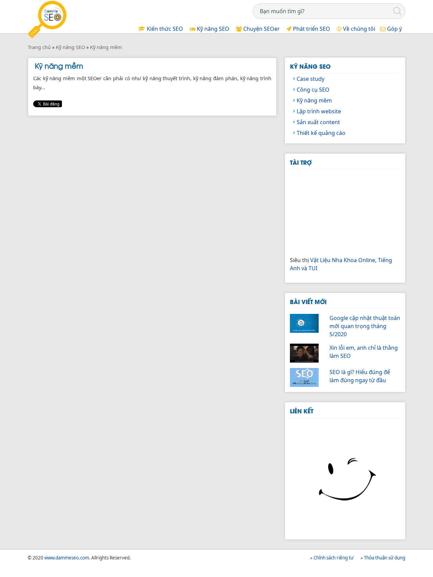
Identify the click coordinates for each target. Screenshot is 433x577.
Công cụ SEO (313, 89)
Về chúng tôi (358, 28)
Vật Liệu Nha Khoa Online (342, 260)
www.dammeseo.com (66, 558)
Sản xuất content (318, 122)
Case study (310, 79)
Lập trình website (319, 111)
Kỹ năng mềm (314, 100)
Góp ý (394, 28)
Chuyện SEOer (261, 28)
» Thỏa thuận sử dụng (383, 558)
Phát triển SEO (311, 28)
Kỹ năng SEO (212, 28)
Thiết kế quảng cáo (321, 133)
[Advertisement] (340, 211)
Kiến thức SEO (164, 28)
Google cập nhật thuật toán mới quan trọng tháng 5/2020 (364, 326)
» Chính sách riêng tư (332, 558)
